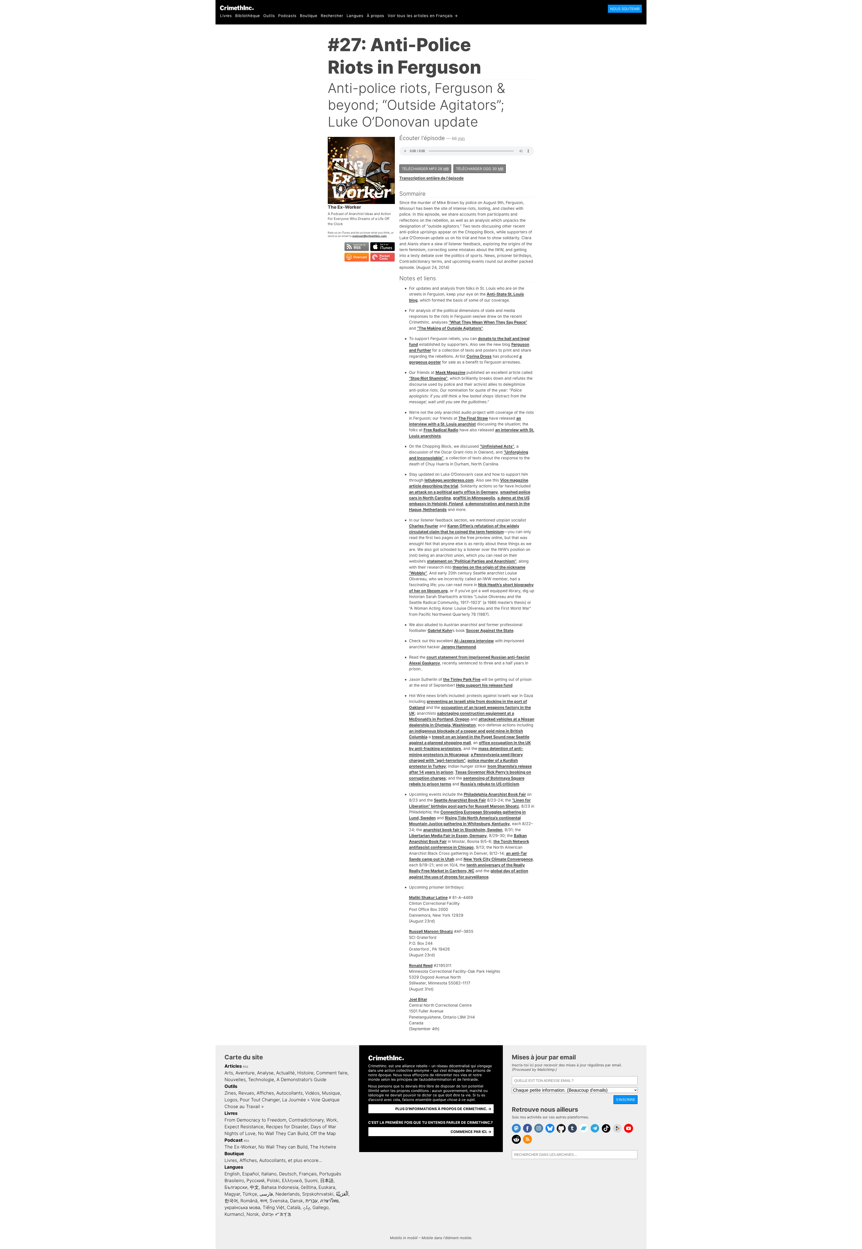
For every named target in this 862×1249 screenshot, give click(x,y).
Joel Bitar (418, 999)
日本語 (327, 1180)
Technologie (261, 1079)
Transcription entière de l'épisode (431, 178)
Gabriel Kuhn (440, 630)
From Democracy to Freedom (255, 1120)
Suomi (311, 1180)
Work (331, 1120)
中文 (254, 1187)
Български (235, 1187)
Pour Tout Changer (260, 1099)
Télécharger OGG (479, 169)
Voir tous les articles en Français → (423, 15)
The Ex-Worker (240, 1147)
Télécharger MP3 (425, 169)
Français (308, 1174)
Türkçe (249, 1194)
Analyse (265, 1073)
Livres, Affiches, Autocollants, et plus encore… (273, 1160)
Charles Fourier (423, 526)
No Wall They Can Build (283, 1133)
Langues (355, 15)
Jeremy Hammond (458, 646)
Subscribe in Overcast (356, 257)
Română (248, 1200)
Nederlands (287, 1194)
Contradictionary (306, 1120)
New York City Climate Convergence (498, 859)
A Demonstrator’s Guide (301, 1079)
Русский (255, 1180)
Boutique (308, 15)
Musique (331, 1093)
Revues (246, 1093)
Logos (230, 1099)
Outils (269, 15)
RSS (245, 1066)
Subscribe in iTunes (382, 246)
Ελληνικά (292, 1180)
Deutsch (288, 1174)
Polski (273, 1180)
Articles (233, 1066)
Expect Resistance (244, 1126)
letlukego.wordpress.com (449, 480)
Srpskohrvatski (317, 1194)
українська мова (242, 1207)
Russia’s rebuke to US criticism (489, 784)
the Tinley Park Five (461, 679)
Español (250, 1174)
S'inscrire (625, 1100)
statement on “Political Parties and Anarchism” (471, 561)
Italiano (269, 1174)
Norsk (252, 1214)
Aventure (245, 1073)
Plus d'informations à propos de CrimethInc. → (443, 1109)
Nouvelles (235, 1079)
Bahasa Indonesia (279, 1187)
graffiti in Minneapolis (474, 497)
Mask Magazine (450, 372)
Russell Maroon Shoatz (431, 931)
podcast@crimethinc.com (369, 236)
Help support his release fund (484, 685)
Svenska (279, 1200)
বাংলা (263, 1200)
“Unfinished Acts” (497, 446)
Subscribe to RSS (356, 246)
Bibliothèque (247, 15)
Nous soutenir (625, 9)
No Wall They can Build (283, 1147)
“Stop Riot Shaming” (428, 378)
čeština (308, 1187)
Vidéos (312, 1093)
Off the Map (323, 1133)
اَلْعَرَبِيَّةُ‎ (342, 1194)
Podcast (233, 1140)
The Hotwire (323, 1147)
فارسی (266, 1194)
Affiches (265, 1093)
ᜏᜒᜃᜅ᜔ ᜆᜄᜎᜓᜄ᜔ (276, 1214)
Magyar (232, 1194)
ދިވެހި (306, 1207)
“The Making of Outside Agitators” (450, 328)
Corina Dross (479, 356)
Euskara (327, 1187)
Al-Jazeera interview (474, 640)
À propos (376, 15)
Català (293, 1207)
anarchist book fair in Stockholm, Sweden (462, 829)
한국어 (231, 1200)
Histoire (305, 1073)
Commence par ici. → (471, 1131)
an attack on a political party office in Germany (453, 492)
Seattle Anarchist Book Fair (460, 800)
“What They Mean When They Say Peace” (488, 322)
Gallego (320, 1207)
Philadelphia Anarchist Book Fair (495, 794)
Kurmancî (234, 1214)
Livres (226, 15)
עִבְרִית (312, 1200)
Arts (228, 1073)
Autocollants (289, 1093)
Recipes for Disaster (287, 1126)
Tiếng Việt (273, 1207)
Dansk (296, 1200)
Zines (230, 1093)
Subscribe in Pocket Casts (382, 257)
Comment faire (331, 1073)
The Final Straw (473, 418)
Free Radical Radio (441, 429)
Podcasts (287, 15)
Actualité (285, 1073)
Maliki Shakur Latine (428, 897)
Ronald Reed (421, 965)
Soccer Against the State (489, 630)
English (232, 1174)
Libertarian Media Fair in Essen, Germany (448, 835)
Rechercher (332, 15)
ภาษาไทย (329, 1200)
